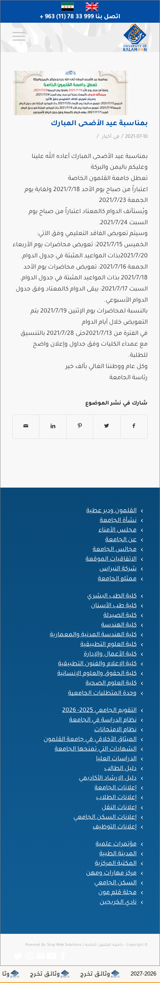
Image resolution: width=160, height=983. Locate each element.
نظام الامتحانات (115, 730)
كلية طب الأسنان (114, 606)
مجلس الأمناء (118, 530)
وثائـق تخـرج (112, 973)
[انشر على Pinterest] (80, 426)
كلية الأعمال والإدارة (110, 654)
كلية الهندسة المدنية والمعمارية (93, 635)
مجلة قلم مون (117, 893)
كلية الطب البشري (112, 596)
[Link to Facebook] (62, 956)
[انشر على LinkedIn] (52, 426)
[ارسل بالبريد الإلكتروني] (26, 426)
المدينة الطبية (118, 854)
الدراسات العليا (116, 759)
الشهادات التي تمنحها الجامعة (96, 749)
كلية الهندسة (119, 625)
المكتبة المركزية (116, 863)
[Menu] (21, 37)
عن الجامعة (121, 540)
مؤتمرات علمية (116, 844)
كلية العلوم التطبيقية (108, 644)
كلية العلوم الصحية (111, 683)
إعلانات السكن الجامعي (105, 817)
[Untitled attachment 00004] (70, 93)
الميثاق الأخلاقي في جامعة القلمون (90, 739)
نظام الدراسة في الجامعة (103, 720)
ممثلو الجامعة (117, 579)
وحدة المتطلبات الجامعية (102, 693)
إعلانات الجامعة (116, 788)
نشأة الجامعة (118, 520)
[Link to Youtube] (51, 956)
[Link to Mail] (40, 956)
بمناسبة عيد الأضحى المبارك (99, 124)
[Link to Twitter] (17, 956)
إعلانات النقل (119, 808)
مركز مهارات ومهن (111, 873)
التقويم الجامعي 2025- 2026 (99, 710)
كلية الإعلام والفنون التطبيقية (97, 664)
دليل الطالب (120, 768)
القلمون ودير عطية (111, 511)
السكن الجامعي (115, 883)
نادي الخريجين (118, 902)
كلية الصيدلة (120, 615)
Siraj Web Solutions (64, 945)
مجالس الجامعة (115, 549)
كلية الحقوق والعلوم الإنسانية (97, 673)
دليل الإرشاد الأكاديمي (108, 778)
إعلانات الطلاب (116, 798)
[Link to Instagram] (29, 956)
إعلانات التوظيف (115, 827)
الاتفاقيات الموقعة (111, 559)
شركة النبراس (118, 569)
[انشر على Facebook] (134, 426)
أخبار (107, 137)
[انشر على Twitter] (106, 426)
